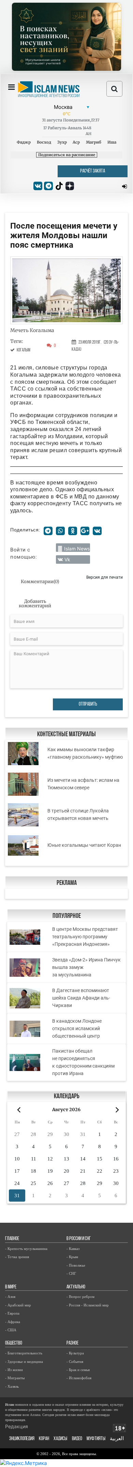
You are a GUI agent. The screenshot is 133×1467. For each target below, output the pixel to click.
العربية (117, 1438)
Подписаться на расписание (66, 154)
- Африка (12, 1322)
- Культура (75, 1353)
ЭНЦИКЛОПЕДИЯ (21, 1438)
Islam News (77, 548)
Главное (12, 1238)
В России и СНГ (78, 1238)
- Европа (12, 1313)
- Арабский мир (18, 1305)
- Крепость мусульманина (26, 1249)
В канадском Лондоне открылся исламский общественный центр (77, 1028)
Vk (67, 559)
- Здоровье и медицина (24, 1361)
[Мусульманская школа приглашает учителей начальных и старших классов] (66, 37)
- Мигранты (15, 1378)
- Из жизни (14, 1370)
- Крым (72, 1257)
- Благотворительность (23, 1353)
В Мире (10, 1287)
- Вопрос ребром (80, 1297)
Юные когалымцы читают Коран (84, 845)
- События (74, 1361)
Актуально (75, 1287)
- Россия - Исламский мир (87, 1305)
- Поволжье (75, 1265)
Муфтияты (96, 1438)
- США (10, 1330)
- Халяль (12, 1386)
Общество (13, 1343)
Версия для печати (104, 577)
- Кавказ (72, 1249)
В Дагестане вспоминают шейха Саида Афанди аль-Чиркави (81, 998)
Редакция (16, 1426)
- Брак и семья (78, 1370)
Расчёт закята (92, 171)
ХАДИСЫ (60, 1438)
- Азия (10, 1297)
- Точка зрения (17, 1257)
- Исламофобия (78, 1378)
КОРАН (44, 1438)
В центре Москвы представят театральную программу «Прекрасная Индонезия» (85, 936)
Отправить (88, 704)
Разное (72, 1343)
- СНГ (71, 1273)
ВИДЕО (77, 1438)
